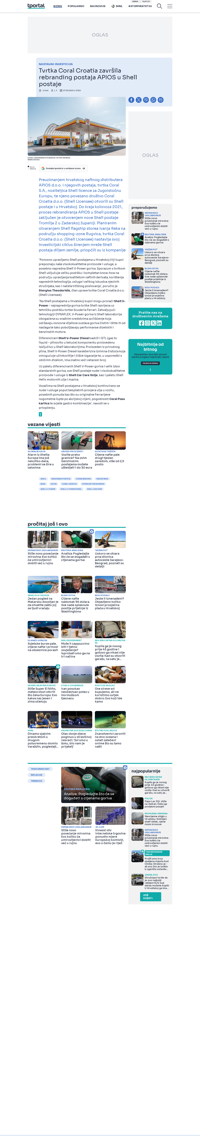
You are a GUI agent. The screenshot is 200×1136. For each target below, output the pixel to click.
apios (54, 484)
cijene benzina (83, 479)
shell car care (94, 489)
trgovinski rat (40, 769)
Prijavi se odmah (150, 363)
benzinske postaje (61, 479)
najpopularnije (145, 771)
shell (43, 479)
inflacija (36, 775)
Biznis (57, 6)
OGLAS (100, 35)
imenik (135, 1)
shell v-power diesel (71, 489)
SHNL (119, 6)
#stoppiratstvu (140, 6)
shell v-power (48, 489)
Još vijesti (148, 897)
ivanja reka (102, 479)
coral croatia (69, 484)
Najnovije (97, 6)
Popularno (76, 6)
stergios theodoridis (93, 484)
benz (43, 484)
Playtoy (146, 1)
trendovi (36, 781)
